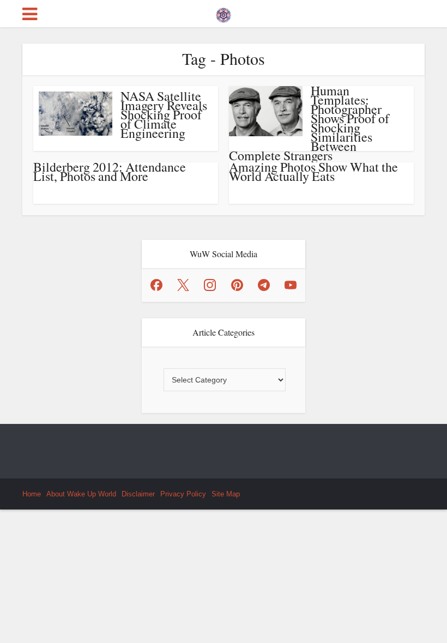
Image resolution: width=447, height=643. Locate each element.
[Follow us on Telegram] (264, 285)
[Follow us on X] (183, 285)
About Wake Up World (81, 494)
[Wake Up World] (223, 12)
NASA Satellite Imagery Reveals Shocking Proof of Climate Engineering (163, 114)
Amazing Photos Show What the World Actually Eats (313, 171)
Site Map (226, 494)
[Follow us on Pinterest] (237, 285)
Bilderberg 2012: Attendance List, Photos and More (109, 171)
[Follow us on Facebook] (156, 285)
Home (31, 494)
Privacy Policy (183, 494)
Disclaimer (138, 494)
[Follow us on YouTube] (291, 285)
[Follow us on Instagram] (210, 285)
